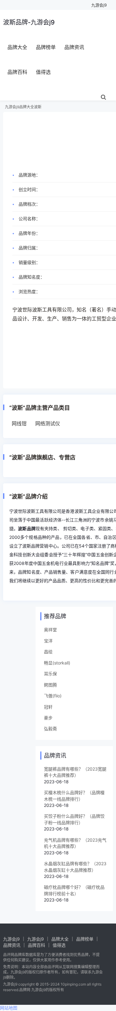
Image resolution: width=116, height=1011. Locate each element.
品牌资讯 (74, 47)
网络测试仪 (47, 423)
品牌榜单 (46, 47)
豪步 (48, 717)
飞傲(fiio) (53, 695)
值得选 (43, 72)
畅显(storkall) (57, 662)
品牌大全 (17, 47)
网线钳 (19, 423)
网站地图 (8, 1007)
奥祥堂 (50, 629)
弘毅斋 (50, 728)
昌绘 (48, 651)
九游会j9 (99, 4)
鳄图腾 (50, 684)
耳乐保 (50, 673)
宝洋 (48, 640)
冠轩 (48, 706)
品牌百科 (17, 72)
